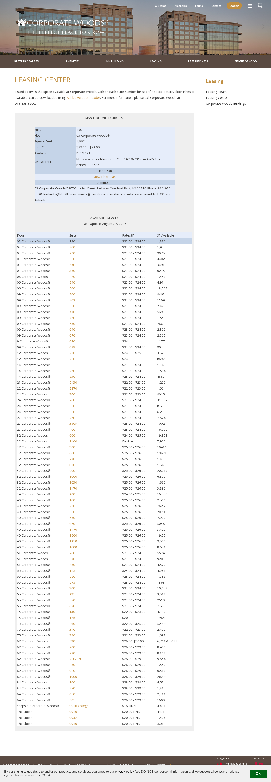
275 (72, 582)
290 (72, 253)
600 (72, 435)
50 (71, 365)
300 (72, 306)
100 (72, 682)
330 (72, 265)
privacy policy (124, 771)
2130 (73, 382)
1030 (73, 482)
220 (72, 576)
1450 (73, 541)
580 (72, 323)
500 (72, 288)
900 (72, 470)
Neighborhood (246, 61)
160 (72, 500)
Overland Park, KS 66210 (68, 765)
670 (72, 335)
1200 (73, 535)
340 (72, 559)
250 (72, 359)
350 (72, 271)
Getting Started (26, 61)
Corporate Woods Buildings (226, 103)
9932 (73, 717)
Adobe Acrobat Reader (83, 97)
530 (72, 376)
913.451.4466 (119, 765)
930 (72, 641)
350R (73, 423)
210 (72, 353)
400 (72, 429)
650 (72, 517)
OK (258, 773)
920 (72, 670)
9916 (73, 712)
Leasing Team (216, 91)
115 (72, 570)
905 (72, 700)
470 (72, 318)
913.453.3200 (155, 765)
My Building (115, 61)
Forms (199, 6)
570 (72, 600)
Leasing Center (217, 97)
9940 (73, 723)
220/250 (75, 659)
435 (72, 594)
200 (72, 294)
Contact (216, 6)
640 (72, 329)
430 (72, 312)
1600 (73, 547)
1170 (73, 488)
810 (72, 465)
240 (72, 282)
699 (72, 347)
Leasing (234, 6)
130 (72, 611)
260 (72, 247)
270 (72, 276)
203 (72, 300)
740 (72, 459)
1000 (73, 476)
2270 (73, 388)
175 (72, 617)
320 (72, 259)
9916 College (79, 706)
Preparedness (198, 61)
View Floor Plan (104, 176)
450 (72, 564)
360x (73, 394)
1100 (73, 441)
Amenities (181, 6)
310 (72, 629)
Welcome (160, 6)
